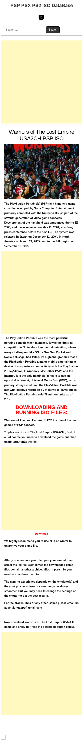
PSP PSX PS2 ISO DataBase (41, 5)
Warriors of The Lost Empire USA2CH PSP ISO (41, 135)
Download (41, 533)
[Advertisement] (41, 82)
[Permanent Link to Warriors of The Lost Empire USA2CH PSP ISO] (41, 171)
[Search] (41, 17)
